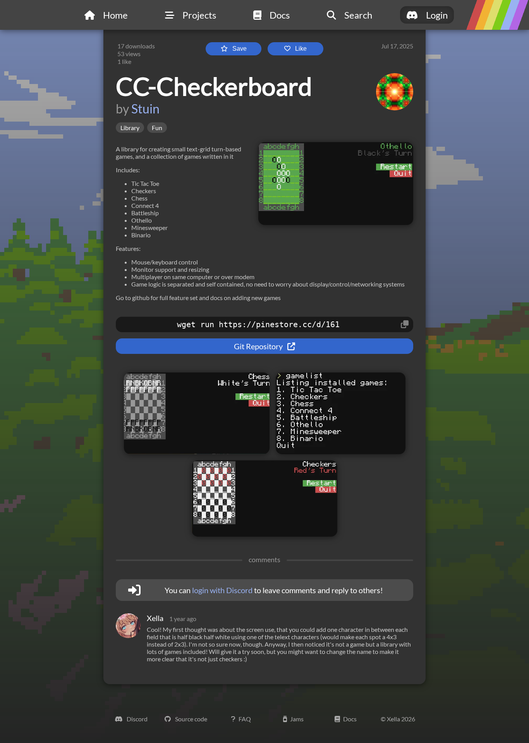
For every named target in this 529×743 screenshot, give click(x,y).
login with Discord (222, 590)
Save (239, 48)
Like (301, 48)
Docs (350, 718)
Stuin (145, 108)
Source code (190, 718)
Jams (297, 718)
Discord (136, 718)
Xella (155, 618)
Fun (157, 127)
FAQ (245, 718)
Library (129, 127)
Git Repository (259, 346)
